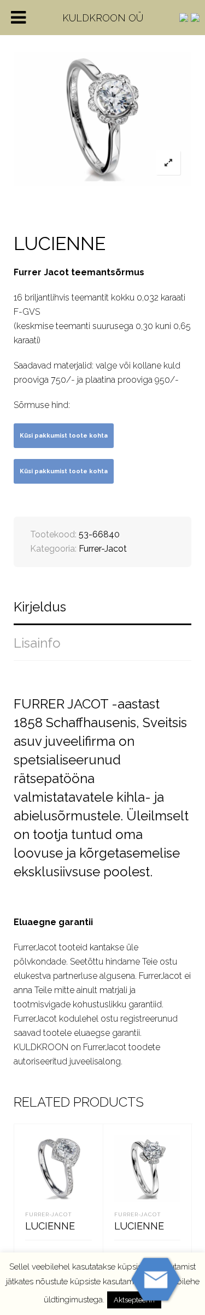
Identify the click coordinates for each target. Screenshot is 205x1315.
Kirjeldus (40, 607)
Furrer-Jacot (103, 548)
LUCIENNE (50, 1226)
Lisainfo (37, 643)
